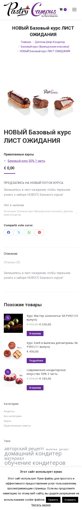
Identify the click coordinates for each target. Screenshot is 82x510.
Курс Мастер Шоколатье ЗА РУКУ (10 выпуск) (52, 317)
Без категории (13, 416)
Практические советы (17, 425)
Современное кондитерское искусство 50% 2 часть (46, 372)
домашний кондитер (33, 453)
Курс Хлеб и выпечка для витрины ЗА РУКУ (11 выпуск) (52, 344)
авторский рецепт (24, 448)
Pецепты (9, 411)
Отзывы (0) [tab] (12, 262)
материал (14, 458)
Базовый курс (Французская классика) (39, 211)
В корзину (35, 333)
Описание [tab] (11, 253)
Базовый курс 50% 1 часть (26, 161)
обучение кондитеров (34, 463)
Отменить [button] (70, 499)
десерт (64, 449)
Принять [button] (53, 499)
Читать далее (41, 505)
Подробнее (36, 360)
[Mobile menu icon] (74, 9)
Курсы (7, 421)
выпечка (51, 449)
